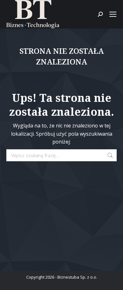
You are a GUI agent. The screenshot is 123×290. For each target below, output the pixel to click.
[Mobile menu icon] (113, 14)
